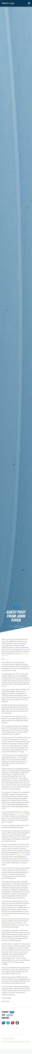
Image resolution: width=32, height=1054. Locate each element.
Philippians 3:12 (19, 854)
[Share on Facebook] (3, 1022)
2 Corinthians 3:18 (21, 814)
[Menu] (29, 3)
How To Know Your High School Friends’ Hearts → (16, 1041)
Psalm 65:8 (5, 915)
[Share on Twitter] (8, 1022)
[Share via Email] (17, 1022)
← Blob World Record (8, 1038)
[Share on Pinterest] (13, 1022)
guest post (9, 1015)
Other (16, 607)
